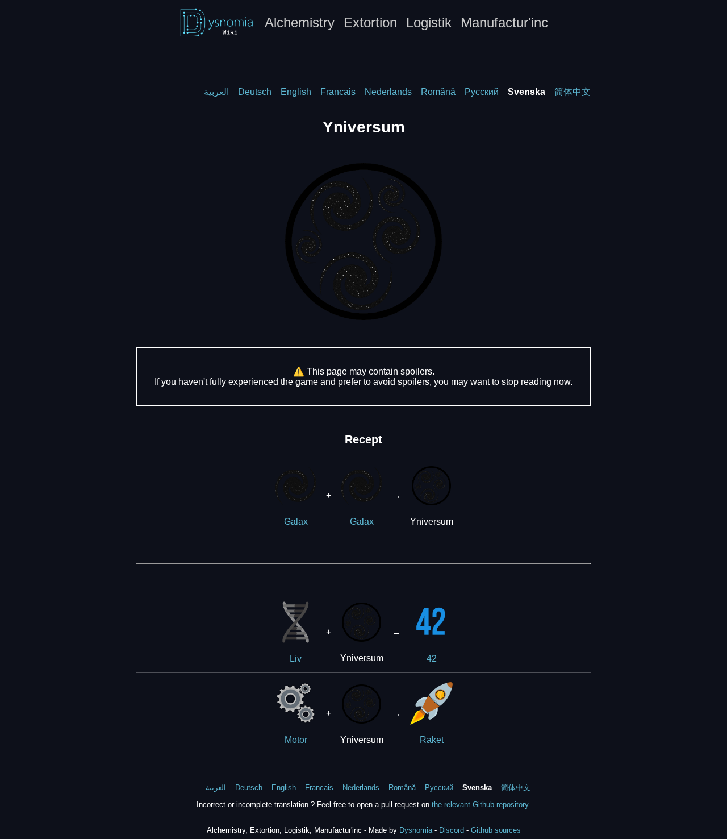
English (296, 92)
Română (438, 92)
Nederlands (388, 92)
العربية (216, 92)
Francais (338, 92)
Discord (451, 830)
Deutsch (254, 92)
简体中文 (572, 92)
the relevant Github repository (480, 804)
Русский (482, 92)
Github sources (496, 830)
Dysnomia (415, 830)
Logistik (429, 22)
